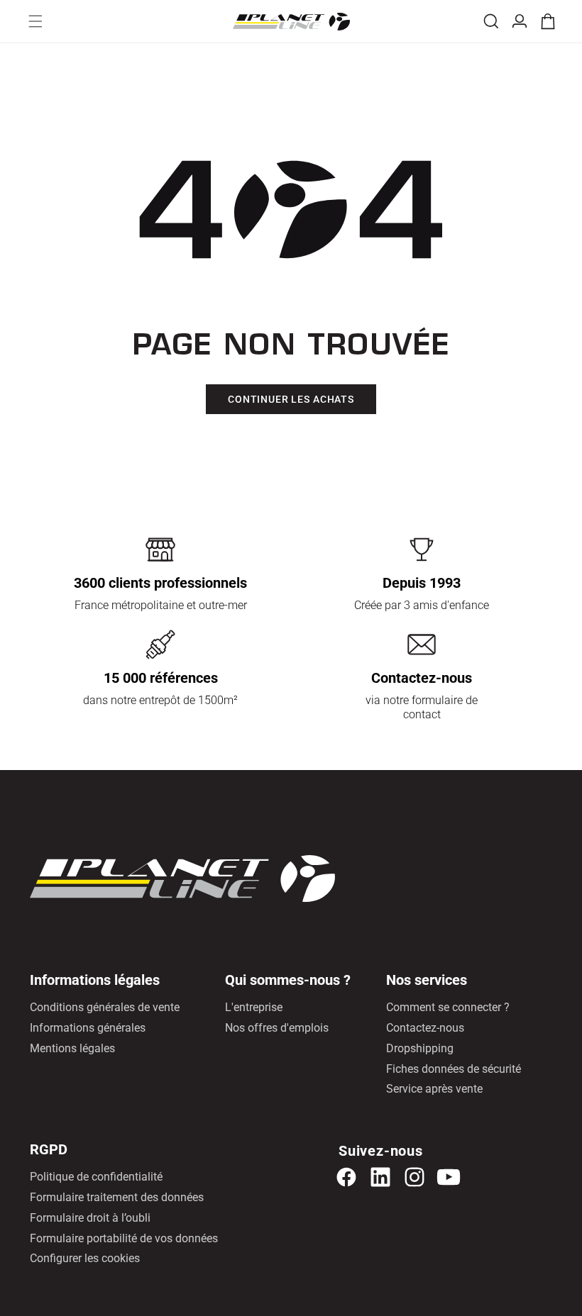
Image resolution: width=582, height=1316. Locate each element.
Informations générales (88, 1028)
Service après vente (434, 1088)
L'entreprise (253, 1007)
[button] (35, 21)
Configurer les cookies (85, 1258)
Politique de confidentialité (96, 1176)
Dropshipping (420, 1048)
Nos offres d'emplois (277, 1028)
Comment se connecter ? (448, 1007)
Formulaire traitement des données (117, 1197)
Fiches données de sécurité (453, 1069)
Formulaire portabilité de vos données (124, 1238)
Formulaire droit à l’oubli (90, 1218)
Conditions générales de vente (105, 1007)
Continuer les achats (291, 399)
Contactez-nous (425, 1028)
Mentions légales (72, 1048)
